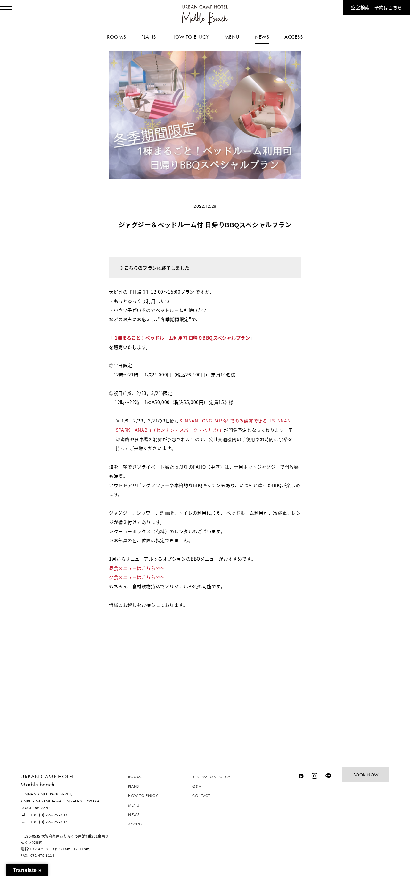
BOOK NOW (366, 774)
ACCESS (135, 824)
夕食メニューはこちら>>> (136, 577)
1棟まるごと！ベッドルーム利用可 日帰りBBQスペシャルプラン (182, 338)
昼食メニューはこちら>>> (136, 568)
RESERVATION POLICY (211, 776)
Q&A (196, 786)
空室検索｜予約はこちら (376, 8)
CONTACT (201, 795)
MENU (133, 805)
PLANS (133, 786)
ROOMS (135, 776)
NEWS (133, 814)
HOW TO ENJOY (143, 795)
